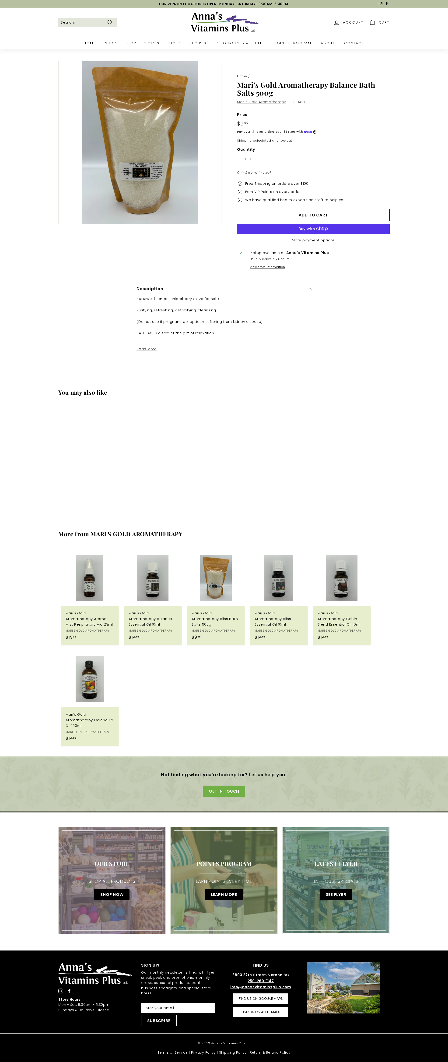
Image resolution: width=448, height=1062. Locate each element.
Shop (110, 43)
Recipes (198, 43)
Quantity (246, 149)
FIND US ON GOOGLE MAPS (261, 998)
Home (90, 43)
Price (242, 114)
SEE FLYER (336, 895)
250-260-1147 (261, 980)
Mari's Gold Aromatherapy (261, 101)
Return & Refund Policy (270, 1052)
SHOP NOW (111, 895)
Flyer (174, 43)
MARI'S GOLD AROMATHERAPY (136, 534)
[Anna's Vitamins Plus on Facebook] (69, 990)
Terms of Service (173, 1052)
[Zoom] (140, 142)
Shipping (244, 141)
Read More (146, 348)
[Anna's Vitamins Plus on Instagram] (60, 990)
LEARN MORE (224, 895)
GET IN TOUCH (224, 791)
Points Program (293, 43)
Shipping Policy (233, 1052)
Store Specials (143, 43)
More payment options (313, 240)
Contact (354, 43)
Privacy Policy (203, 1052)
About (328, 43)
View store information (267, 267)
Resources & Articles (240, 43)
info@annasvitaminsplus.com (260, 987)
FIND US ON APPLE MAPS (261, 1011)
